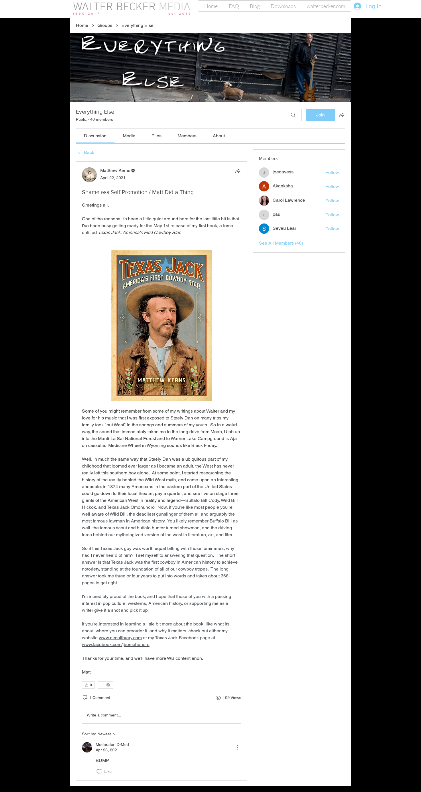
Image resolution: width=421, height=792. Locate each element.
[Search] (293, 115)
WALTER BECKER (114, 7)
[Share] (237, 170)
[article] (161, 471)
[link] (95, 135)
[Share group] (341, 114)
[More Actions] (237, 747)
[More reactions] (105, 685)
